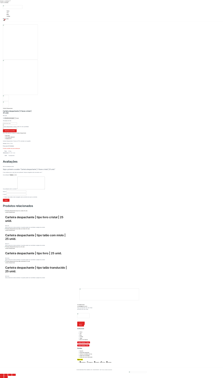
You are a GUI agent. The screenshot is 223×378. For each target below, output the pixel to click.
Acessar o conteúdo (4, 1)
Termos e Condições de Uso (86, 354)
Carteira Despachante (7, 108)
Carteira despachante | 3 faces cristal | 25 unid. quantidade (16, 126)
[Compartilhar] (10, 375)
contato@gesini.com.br (82, 306)
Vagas (81, 338)
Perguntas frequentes (84, 352)
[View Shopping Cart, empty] (4, 21)
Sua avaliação (6, 174)
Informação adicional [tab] (10, 137)
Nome (4, 191)
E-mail (4, 194)
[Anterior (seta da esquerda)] (2, 377)
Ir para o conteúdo (4, 2)
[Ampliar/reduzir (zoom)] (2, 375)
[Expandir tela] (6, 375)
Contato (8, 16)
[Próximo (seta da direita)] (6, 377)
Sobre (8, 11)
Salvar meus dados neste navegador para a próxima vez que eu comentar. (20, 197)
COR (4, 118)
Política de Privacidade (84, 355)
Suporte (81, 351)
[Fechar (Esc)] (14, 375)
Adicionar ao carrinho (10, 130)
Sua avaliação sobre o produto (10, 188)
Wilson (80, 324)
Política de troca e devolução (86, 357)
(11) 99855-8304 (81, 304)
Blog (8, 14)
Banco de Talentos (84, 339)
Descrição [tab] (7, 135)
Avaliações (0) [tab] (8, 138)
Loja (7, 12)
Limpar (17, 118)
